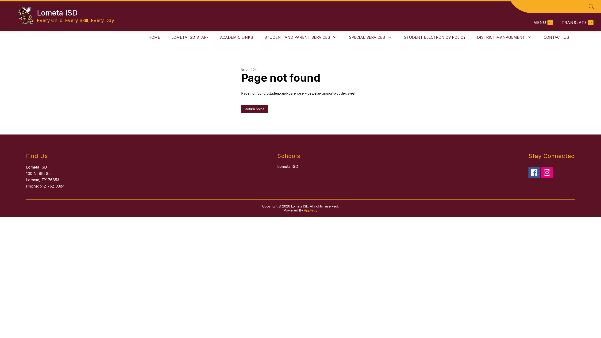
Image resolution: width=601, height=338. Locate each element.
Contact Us (556, 37)
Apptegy (310, 210)
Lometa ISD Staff (190, 37)
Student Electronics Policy (435, 37)
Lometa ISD (287, 166)
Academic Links (236, 37)
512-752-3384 (52, 186)
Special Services (367, 37)
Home (154, 37)
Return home (255, 109)
